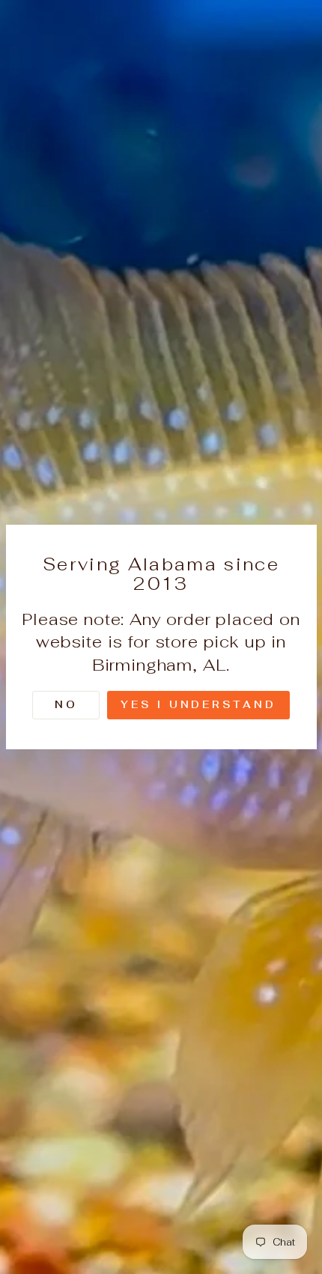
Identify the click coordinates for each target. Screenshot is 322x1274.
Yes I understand (198, 704)
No (66, 704)
